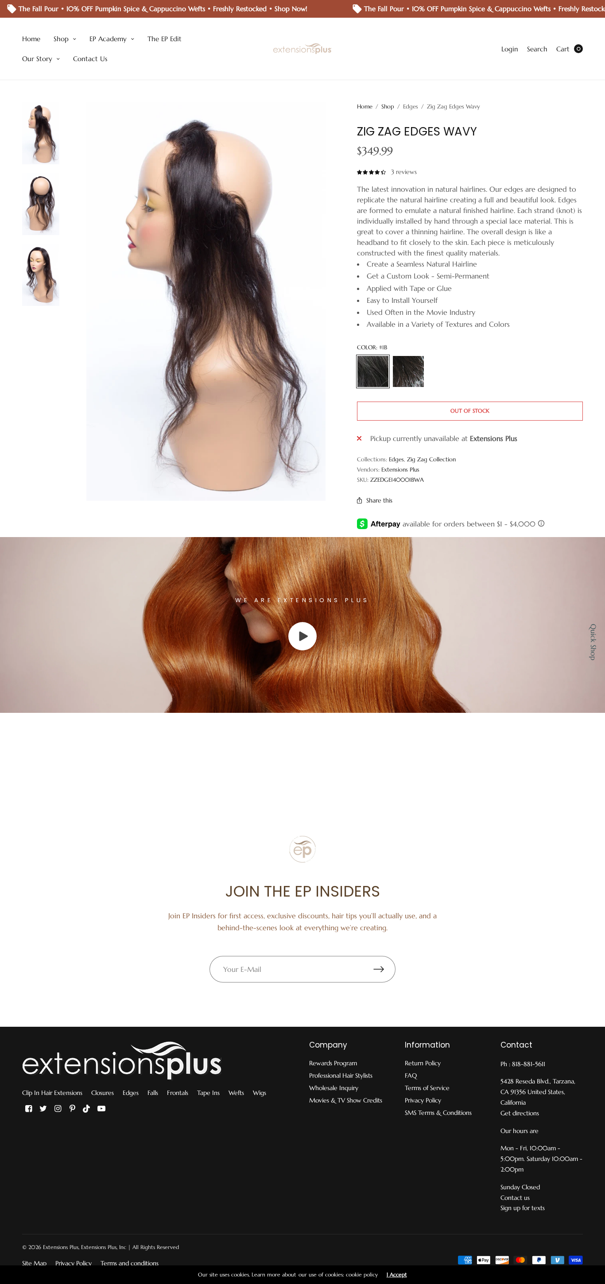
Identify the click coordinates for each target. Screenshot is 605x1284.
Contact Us (90, 58)
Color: (372, 347)
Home (31, 39)
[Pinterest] (72, 1109)
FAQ (411, 1075)
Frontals (177, 1093)
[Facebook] (28, 1109)
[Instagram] (58, 1109)
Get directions (519, 1113)
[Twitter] (43, 1109)
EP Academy (108, 39)
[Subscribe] (384, 969)
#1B (373, 371)
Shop (61, 39)
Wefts (236, 1093)
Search (537, 49)
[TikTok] (87, 1109)
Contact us (515, 1198)
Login (509, 49)
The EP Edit (164, 39)
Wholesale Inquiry (333, 1088)
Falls (152, 1093)
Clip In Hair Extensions (52, 1093)
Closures (102, 1093)
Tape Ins (208, 1093)
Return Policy (423, 1063)
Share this (379, 500)
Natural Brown (408, 371)
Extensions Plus (400, 469)
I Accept (397, 1274)
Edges (396, 459)
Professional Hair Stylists (340, 1075)
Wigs (259, 1093)
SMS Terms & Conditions (438, 1113)
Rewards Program (333, 1063)
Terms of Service (427, 1088)
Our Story (37, 58)
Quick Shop (593, 642)
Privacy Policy (423, 1100)
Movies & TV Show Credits (345, 1100)
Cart (563, 49)
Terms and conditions (130, 1263)
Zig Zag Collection (431, 459)
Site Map (34, 1263)
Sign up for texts (522, 1208)
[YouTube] (101, 1109)
